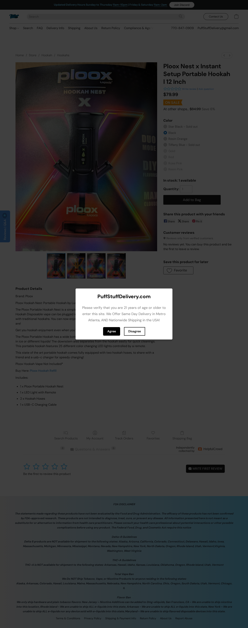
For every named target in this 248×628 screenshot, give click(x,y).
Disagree (134, 331)
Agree (111, 331)
